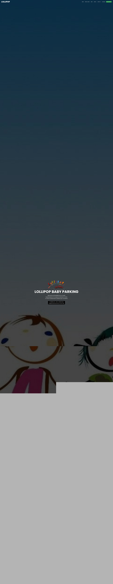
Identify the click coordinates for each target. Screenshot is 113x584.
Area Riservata (108, 1)
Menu (92, 1)
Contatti (99, 1)
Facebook (103, 1)
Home (83, 1)
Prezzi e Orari (87, 1)
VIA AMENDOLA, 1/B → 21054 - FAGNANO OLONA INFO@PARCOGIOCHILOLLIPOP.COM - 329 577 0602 (56, 303)
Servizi (95, 1)
